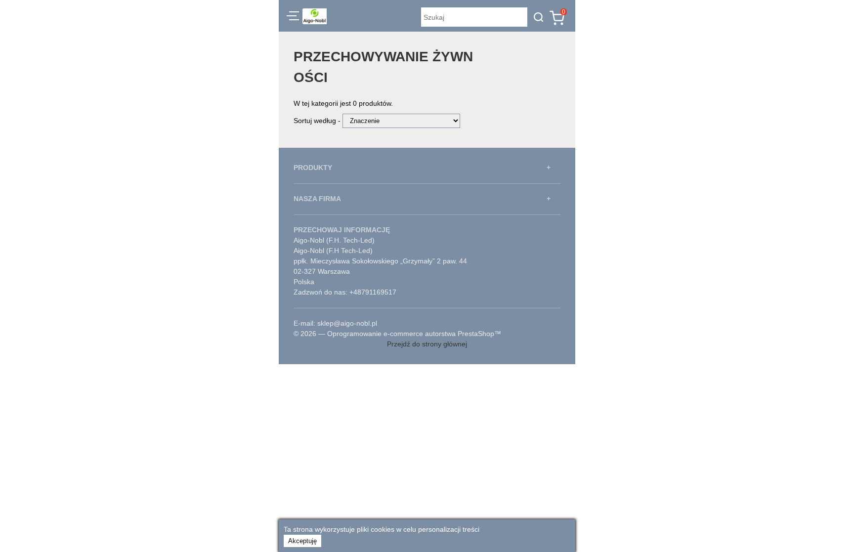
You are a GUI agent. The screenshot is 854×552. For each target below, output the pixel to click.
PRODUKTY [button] (313, 167)
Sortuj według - (318, 121)
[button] (293, 17)
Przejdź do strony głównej (427, 344)
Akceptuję (302, 541)
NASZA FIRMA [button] (317, 199)
